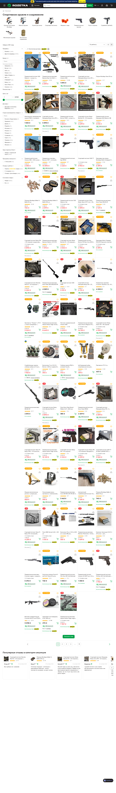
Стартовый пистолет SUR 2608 (67, 283)
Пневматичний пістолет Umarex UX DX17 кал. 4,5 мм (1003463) (86, 575)
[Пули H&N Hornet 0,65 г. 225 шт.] (50, 518)
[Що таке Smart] (48, 49)
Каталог (37, 5)
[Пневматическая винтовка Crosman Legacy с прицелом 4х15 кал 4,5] (33, 560)
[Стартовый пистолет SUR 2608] (68, 269)
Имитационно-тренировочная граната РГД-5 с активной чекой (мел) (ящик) (33, 117)
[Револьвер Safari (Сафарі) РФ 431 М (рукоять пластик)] (104, 226)
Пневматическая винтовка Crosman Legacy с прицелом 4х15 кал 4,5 (33, 575)
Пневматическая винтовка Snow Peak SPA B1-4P (103, 201)
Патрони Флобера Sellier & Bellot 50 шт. (103, 493)
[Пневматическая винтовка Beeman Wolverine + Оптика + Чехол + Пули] (86, 518)
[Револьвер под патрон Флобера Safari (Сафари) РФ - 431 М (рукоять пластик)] (104, 144)
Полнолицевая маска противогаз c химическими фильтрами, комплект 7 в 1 (49, 493)
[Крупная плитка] (108, 44)
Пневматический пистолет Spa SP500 (67, 159)
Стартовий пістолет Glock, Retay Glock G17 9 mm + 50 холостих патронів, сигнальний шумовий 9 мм (85, 201)
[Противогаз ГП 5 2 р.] (104, 351)
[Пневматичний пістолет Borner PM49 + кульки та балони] (68, 102)
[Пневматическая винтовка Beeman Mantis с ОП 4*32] (50, 226)
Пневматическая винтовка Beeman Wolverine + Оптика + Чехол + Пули (86, 533)
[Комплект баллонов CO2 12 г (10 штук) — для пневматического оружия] (104, 518)
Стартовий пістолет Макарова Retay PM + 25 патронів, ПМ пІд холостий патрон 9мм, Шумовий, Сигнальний (85, 283)
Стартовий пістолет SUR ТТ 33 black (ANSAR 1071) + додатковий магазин (103, 450)
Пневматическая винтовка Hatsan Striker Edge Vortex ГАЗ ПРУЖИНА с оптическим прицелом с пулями (50, 324)
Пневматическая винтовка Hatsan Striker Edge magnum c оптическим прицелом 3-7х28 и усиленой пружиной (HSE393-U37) (68, 617)
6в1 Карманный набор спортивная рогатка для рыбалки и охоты (84, 366)
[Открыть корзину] (111, 5)
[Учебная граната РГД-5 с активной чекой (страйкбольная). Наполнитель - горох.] (68, 351)
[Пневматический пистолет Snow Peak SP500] (86, 393)
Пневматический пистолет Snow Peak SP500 (85, 408)
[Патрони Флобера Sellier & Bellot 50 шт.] (104, 478)
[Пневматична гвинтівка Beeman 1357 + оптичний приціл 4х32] (50, 144)
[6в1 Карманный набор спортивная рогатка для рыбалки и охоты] (86, 351)
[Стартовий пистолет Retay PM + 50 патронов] (68, 435)
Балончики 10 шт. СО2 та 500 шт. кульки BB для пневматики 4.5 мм (68, 533)
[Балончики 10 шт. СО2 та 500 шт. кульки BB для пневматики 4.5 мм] (68, 518)
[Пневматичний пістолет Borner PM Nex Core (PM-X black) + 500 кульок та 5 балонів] (86, 226)
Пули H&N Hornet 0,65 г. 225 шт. (50, 533)
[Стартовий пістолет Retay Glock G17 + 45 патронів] (104, 308)
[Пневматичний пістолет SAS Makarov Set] (68, 186)
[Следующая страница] (109, 644)
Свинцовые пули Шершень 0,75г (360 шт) (49, 617)
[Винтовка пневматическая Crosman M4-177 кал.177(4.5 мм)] (33, 602)
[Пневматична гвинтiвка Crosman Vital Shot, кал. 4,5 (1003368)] (104, 269)
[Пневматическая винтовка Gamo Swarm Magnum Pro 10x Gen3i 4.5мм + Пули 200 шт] (86, 308)
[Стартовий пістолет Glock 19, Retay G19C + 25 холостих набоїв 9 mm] (33, 435)
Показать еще (6, 89)
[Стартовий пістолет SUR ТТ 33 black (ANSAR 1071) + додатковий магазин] (104, 435)
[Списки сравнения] (107, 5)
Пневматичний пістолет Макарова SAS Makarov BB (103, 117)
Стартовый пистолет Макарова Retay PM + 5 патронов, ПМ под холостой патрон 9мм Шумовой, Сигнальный (104, 408)
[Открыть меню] (4, 5)
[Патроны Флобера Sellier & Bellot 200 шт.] (50, 186)
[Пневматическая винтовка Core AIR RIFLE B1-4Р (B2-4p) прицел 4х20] (68, 478)
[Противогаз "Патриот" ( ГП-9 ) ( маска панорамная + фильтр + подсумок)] (33, 308)
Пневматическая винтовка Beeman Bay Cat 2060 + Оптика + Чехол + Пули (49, 77)
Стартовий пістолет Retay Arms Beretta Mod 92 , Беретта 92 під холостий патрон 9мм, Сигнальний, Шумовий (49, 408)
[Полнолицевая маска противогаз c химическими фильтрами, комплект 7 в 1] (50, 478)
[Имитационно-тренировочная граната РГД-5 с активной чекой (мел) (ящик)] (33, 102)
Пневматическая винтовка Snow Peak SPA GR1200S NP (50, 283)
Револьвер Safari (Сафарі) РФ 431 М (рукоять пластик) (104, 241)
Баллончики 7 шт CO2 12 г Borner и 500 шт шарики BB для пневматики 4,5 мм (50, 366)
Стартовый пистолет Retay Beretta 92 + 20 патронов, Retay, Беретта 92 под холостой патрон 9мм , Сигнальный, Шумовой (67, 241)
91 (79, 644)
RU (95, 5)
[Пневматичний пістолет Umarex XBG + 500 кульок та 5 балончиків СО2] (33, 144)
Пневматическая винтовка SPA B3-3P (32, 408)
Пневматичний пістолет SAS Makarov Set (68, 201)
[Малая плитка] (111, 44)
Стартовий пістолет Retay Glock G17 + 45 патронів (103, 323)
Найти (90, 5)
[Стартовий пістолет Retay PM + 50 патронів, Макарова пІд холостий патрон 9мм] (86, 435)
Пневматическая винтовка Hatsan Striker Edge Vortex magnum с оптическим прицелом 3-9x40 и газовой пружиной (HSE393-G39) (50, 450)
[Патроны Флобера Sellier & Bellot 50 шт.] (33, 186)
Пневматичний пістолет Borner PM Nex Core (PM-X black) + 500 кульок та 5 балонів (85, 241)
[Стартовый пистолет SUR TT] (86, 144)
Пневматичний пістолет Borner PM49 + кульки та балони (67, 117)
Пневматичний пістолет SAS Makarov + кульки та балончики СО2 (32, 77)
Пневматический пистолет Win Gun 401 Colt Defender (67, 575)
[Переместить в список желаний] (39, 53)
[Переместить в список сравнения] (39, 56)
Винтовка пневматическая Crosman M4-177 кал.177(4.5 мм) (32, 617)
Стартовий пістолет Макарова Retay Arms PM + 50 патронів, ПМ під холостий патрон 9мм (50, 117)
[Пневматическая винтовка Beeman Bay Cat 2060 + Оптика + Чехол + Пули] (50, 62)
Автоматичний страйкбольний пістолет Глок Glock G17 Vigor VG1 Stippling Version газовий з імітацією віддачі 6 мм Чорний (86, 493)
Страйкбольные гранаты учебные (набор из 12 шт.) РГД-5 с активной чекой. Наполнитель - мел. (32, 366)
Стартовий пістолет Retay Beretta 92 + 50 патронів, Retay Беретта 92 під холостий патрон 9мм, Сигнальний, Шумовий (85, 117)
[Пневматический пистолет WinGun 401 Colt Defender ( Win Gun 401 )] (104, 560)
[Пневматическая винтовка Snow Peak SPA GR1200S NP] (50, 269)
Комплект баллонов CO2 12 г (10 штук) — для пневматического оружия (104, 533)
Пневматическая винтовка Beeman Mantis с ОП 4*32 (49, 241)
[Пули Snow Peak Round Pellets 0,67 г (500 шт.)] (68, 393)
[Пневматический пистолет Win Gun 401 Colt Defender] (68, 560)
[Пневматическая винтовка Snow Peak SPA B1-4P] (104, 186)
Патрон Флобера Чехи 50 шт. (104, 76)
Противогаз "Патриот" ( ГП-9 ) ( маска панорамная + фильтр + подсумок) (33, 324)
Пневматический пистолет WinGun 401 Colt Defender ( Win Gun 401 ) (104, 575)
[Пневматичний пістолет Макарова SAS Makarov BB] (104, 102)
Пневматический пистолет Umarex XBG (67, 77)
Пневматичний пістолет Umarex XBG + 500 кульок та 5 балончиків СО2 (33, 159)
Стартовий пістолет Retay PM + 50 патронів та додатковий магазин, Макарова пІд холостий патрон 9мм (33, 241)
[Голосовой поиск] (84, 5)
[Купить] (39, 83)
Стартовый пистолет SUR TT (86, 158)
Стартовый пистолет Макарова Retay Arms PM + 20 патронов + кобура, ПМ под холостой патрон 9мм (85, 77)
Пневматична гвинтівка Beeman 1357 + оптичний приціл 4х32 (49, 159)
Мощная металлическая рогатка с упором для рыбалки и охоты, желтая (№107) (32, 493)
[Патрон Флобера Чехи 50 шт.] (104, 62)
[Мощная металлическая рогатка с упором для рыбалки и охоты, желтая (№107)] (33, 478)
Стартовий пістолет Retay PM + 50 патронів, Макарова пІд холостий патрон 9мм (86, 450)
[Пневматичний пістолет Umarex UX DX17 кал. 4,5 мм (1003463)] (86, 560)
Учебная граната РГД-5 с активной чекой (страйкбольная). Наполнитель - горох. (67, 366)
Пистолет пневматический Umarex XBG (67, 323)
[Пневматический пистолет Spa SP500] (68, 144)
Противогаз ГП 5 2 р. (102, 365)
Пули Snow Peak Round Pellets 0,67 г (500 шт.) (66, 408)
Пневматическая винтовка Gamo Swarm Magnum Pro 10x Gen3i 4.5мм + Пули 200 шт (86, 324)
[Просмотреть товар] (61, 281)
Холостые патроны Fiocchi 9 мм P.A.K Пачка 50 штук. (50, 575)
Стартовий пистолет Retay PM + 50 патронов (67, 450)
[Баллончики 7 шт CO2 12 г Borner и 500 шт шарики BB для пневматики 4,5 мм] (50, 351)
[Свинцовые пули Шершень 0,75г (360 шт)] (50, 602)
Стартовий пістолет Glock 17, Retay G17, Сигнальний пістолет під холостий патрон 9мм (33, 533)
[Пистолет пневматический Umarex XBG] (68, 308)
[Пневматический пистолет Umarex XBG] (68, 62)
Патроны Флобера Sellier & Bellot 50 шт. (32, 201)
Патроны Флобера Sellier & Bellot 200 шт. (49, 201)
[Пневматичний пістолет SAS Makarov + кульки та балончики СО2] (33, 62)
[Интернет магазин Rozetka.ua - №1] (17, 5)
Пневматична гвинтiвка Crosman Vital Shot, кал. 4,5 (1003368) (104, 283)
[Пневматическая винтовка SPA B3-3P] (33, 393)
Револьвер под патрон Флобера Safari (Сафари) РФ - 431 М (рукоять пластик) (104, 159)
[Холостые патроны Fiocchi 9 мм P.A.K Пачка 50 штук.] (50, 560)
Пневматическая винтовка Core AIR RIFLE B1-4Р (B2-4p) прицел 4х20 (68, 493)
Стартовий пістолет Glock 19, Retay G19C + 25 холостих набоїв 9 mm (32, 450)
